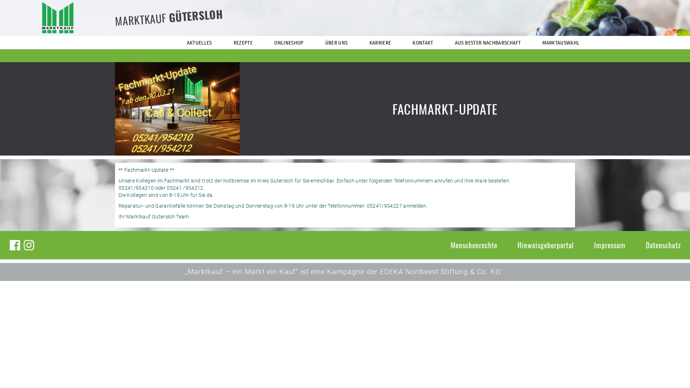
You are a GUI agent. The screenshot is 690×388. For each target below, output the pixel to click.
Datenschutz (663, 245)
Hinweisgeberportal (546, 245)
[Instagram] (29, 245)
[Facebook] (15, 245)
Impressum (610, 245)
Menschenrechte (474, 245)
